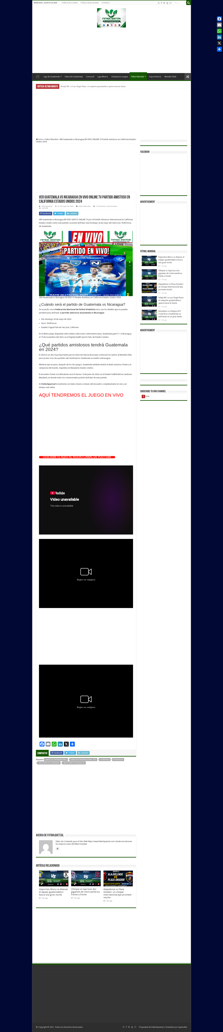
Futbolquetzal (46, 206)
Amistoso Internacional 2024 (83, 760)
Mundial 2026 (170, 76)
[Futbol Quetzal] (111, 17)
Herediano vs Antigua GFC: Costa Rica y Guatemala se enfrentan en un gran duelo (94, 86)
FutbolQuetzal (157, 1027)
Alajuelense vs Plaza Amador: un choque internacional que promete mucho (117, 893)
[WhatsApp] (219, 31)
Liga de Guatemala (52, 76)
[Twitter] (164, 3)
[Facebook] (161, 3)
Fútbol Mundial (137, 76)
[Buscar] (188, 2)
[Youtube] (167, 3)
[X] (219, 43)
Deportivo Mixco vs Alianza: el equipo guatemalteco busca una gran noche (53, 892)
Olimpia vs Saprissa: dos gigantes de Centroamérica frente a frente (85, 892)
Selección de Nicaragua (74, 763)
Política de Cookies (70, 3)
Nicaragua (118, 760)
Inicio (38, 76)
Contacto (106, 3)
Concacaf (90, 76)
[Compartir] (219, 49)
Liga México (103, 76)
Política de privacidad (90, 3)
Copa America (155, 76)
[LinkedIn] (219, 37)
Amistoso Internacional (56, 760)
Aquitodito (182, 1027)
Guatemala (105, 760)
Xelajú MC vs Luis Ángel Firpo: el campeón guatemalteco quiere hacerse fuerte (171, 300)
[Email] (219, 25)
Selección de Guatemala (49, 763)
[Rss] (159, 3)
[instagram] (170, 3)
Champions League (119, 76)
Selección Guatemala (74, 76)
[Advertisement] (111, 48)
